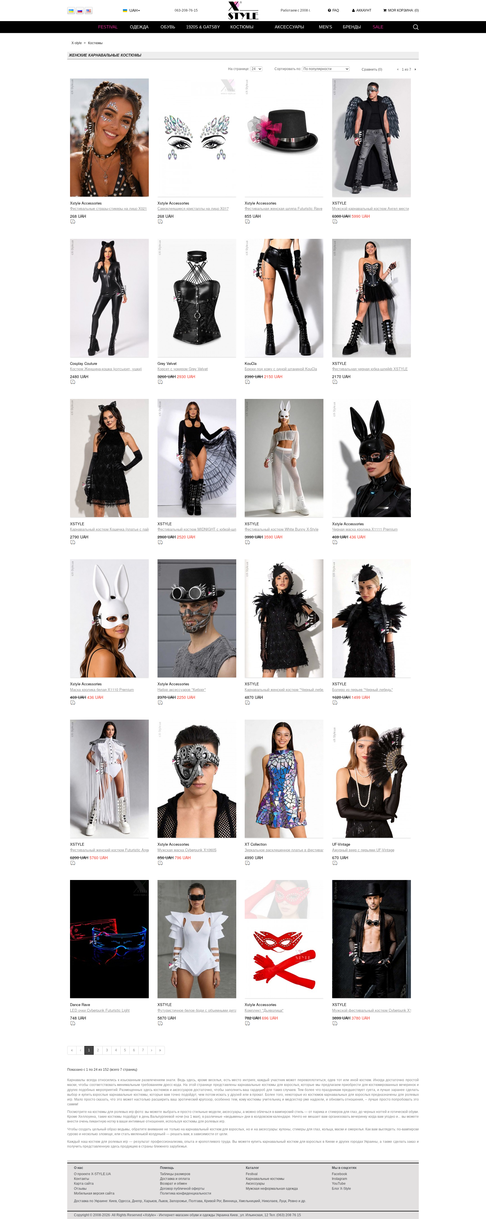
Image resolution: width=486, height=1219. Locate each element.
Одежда (139, 26)
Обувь (168, 26)
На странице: (238, 69)
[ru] (80, 10)
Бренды (352, 26)
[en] (89, 10)
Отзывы (80, 1189)
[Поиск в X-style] (416, 27)
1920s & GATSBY (203, 26)
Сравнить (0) (372, 69)
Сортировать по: (287, 69)
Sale (378, 26)
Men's (325, 26)
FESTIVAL (108, 26)
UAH (133, 10)
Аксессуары (289, 26)
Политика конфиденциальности (185, 1193)
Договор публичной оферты (182, 1189)
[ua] (71, 10)
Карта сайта (84, 1184)
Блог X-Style (341, 1189)
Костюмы (241, 26)
